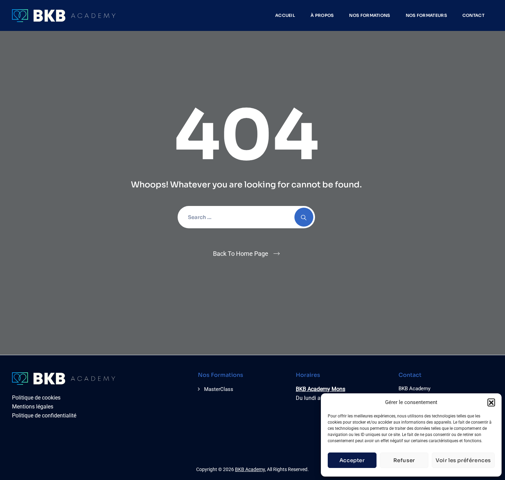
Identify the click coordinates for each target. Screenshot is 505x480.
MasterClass (218, 389)
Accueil (285, 15)
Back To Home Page (240, 253)
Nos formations (369, 15)
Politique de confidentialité (44, 415)
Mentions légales (32, 406)
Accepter (352, 460)
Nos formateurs (426, 15)
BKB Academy (250, 469)
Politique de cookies (36, 397)
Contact (473, 15)
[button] (491, 402)
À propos (322, 15)
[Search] (303, 217)
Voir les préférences (463, 460)
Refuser (404, 460)
